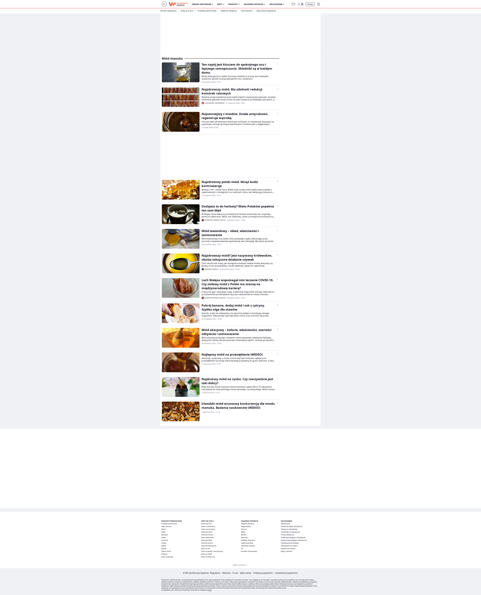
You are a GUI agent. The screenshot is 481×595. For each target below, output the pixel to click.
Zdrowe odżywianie (201, 4)
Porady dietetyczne (287, 535)
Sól (242, 548)
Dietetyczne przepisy (288, 548)
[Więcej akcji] (277, 63)
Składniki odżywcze (253, 4)
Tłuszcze (244, 529)
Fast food (164, 540)
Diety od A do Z (187, 11)
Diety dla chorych (207, 535)
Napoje (163, 548)
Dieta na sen (205, 548)
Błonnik (243, 535)
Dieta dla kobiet (206, 540)
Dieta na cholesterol (208, 526)
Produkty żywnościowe (207, 11)
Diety (219, 4)
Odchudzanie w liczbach (289, 546)
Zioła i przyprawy (167, 557)
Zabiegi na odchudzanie (289, 529)
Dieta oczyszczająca (208, 529)
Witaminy (244, 537)
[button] (300, 4)
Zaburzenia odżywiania (266, 11)
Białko (243, 532)
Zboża (163, 529)
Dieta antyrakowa (207, 537)
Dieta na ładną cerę (208, 557)
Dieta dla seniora (207, 543)
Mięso (163, 532)
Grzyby (163, 543)
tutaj (209, 590)
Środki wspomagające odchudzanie (293, 537)
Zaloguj (310, 4)
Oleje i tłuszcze (166, 526)
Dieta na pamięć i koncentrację (212, 551)
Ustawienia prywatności (286, 573)
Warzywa (164, 535)
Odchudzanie (275, 4)
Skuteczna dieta (206, 532)
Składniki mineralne (248, 540)
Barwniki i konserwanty (249, 551)
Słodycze (164, 554)
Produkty (233, 4)
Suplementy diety (247, 543)
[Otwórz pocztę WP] (293, 4)
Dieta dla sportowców (208, 546)
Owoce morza (166, 551)
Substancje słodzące (248, 546)
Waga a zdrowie (286, 551)
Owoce (163, 537)
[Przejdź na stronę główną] (164, 6)
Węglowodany (246, 526)
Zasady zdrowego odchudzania (291, 526)
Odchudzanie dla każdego (290, 543)
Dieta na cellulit (206, 554)
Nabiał (163, 546)
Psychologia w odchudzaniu (290, 532)
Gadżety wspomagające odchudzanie (294, 540)
